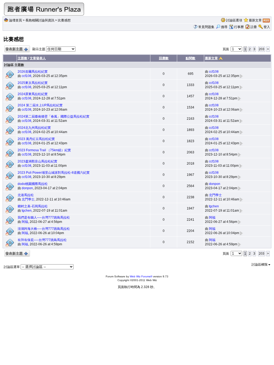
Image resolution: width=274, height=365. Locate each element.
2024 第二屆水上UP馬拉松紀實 (40, 105)
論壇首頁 (15, 20)
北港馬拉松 (26, 195)
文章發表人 (38, 58)
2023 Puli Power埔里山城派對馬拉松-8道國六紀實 (54, 172)
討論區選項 (234, 20)
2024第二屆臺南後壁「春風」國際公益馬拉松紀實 (53, 116)
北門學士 (28, 199)
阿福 (25, 222)
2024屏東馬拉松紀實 (33, 94)
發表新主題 (14, 49)
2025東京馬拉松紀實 (33, 83)
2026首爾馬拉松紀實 (33, 71)
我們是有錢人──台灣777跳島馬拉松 (44, 217)
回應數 (164, 58)
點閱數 (190, 58)
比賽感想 (64, 20)
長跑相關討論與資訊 (39, 20)
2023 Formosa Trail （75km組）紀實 (44, 150)
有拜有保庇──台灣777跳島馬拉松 (42, 240)
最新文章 (255, 20)
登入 (267, 27)
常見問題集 (206, 27)
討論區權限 (260, 264)
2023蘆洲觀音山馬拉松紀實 (37, 161)
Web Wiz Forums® (141, 276)
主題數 (22, 58)
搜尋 (224, 27)
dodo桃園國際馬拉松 (33, 184)
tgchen (27, 210)
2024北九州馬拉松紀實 (34, 128)
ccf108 (26, 76)
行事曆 (239, 27)
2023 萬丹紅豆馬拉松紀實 (36, 139)
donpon (27, 188)
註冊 (253, 27)
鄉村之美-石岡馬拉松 (33, 206)
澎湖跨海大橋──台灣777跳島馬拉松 (44, 229)
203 (261, 49)
